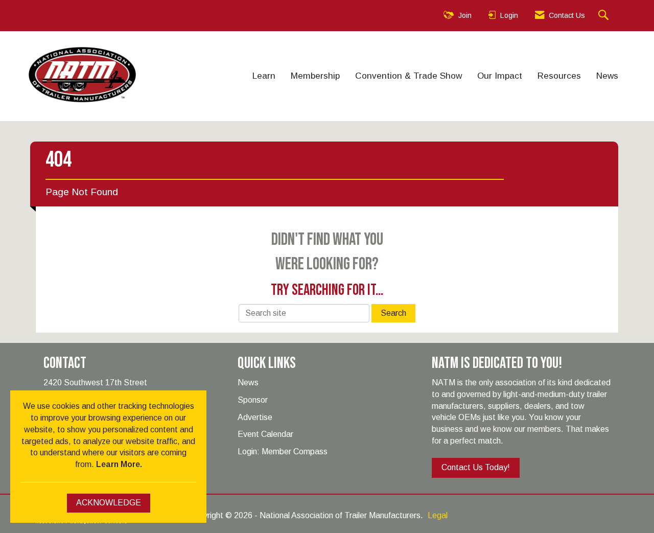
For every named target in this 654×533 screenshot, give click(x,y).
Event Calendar (265, 434)
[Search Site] (604, 15)
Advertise (255, 417)
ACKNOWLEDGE (108, 502)
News (607, 76)
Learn (263, 76)
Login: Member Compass (283, 451)
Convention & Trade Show (408, 76)
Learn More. (119, 464)
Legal (438, 515)
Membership (315, 76)
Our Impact (499, 76)
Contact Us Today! (475, 467)
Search (393, 313)
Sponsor (253, 400)
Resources (559, 76)
